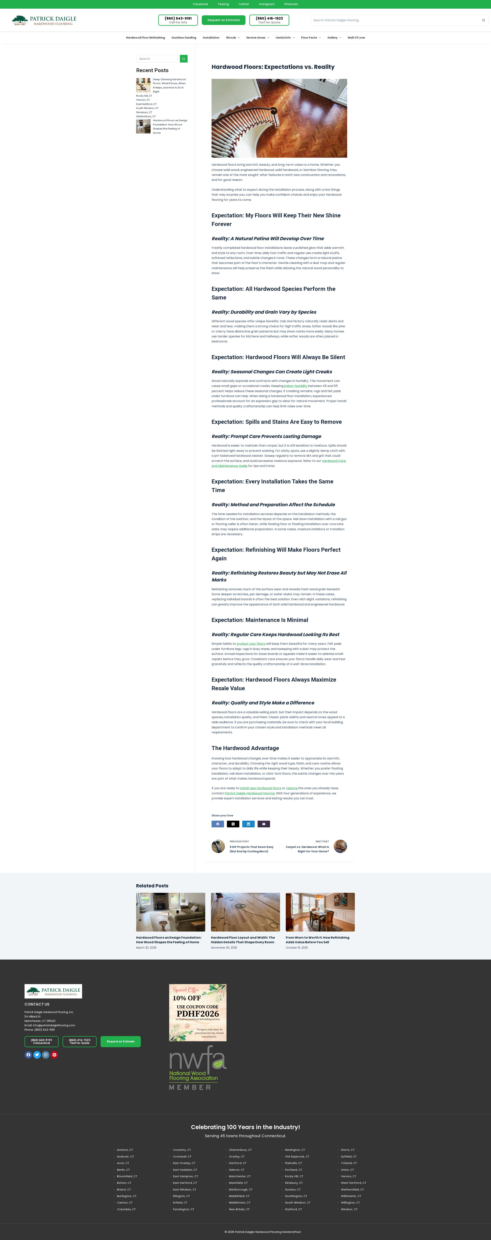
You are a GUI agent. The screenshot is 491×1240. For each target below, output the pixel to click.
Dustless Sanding (184, 38)
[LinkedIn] (248, 824)
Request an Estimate (224, 20)
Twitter (243, 4)
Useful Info (283, 38)
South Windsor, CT (147, 108)
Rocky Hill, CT (144, 96)
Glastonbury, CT (146, 116)
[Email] (264, 824)
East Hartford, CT (146, 104)
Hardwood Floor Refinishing (145, 38)
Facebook (200, 4)
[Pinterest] (54, 1055)
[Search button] (483, 20)
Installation (211, 38)
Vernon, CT (143, 100)
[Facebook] (218, 824)
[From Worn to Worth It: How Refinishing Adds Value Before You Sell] (320, 912)
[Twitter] (37, 1055)
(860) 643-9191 (44, 1030)
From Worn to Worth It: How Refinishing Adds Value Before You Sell (317, 939)
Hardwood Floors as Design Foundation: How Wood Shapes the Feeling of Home (168, 939)
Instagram (267, 4)
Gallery (332, 38)
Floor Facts (309, 38)
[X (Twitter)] (233, 824)
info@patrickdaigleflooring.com (54, 1025)
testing (223, 4)
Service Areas (255, 38)
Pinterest (291, 4)
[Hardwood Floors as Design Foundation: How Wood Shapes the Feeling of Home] (143, 126)
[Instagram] (45, 1055)
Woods (231, 38)
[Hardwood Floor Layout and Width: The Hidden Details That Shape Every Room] (245, 912)
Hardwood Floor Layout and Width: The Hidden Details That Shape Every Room (243, 939)
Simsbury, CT (144, 112)
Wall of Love (356, 38)
